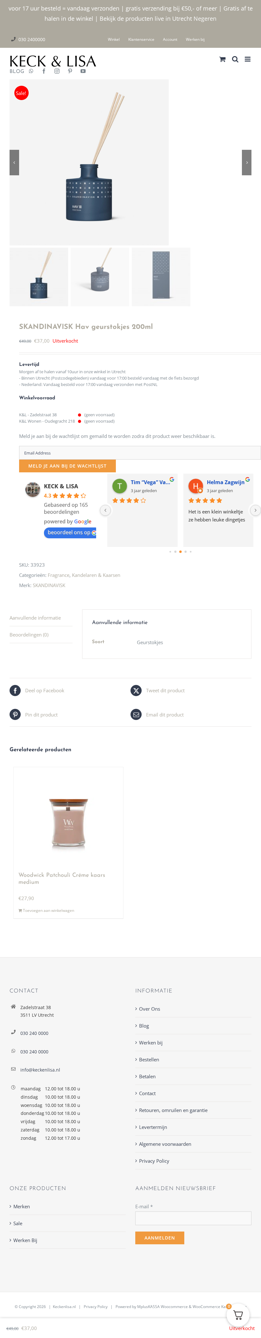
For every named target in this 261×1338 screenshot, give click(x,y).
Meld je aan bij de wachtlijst (67, 466)
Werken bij (151, 1042)
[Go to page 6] (190, 552)
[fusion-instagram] (57, 71)
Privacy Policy (154, 1161)
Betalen (147, 1076)
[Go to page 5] (186, 552)
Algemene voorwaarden (165, 1144)
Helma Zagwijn (226, 482)
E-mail (144, 1206)
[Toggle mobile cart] (222, 59)
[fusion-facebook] (43, 71)
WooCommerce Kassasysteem (220, 1306)
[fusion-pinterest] (70, 71)
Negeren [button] (205, 18)
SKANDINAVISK (49, 585)
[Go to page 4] (180, 551)
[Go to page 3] (175, 552)
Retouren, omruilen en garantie (173, 1110)
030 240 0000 (34, 1033)
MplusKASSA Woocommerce (162, 1306)
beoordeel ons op (69, 532)
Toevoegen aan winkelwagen (48, 910)
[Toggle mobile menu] (248, 59)
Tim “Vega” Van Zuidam (151, 482)
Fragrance (58, 575)
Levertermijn (153, 1127)
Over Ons (149, 1009)
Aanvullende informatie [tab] (35, 617)
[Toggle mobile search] (235, 59)
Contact (147, 1093)
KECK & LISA (61, 486)
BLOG (14, 71)
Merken (21, 1206)
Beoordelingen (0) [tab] (29, 634)
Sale (17, 1223)
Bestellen (149, 1059)
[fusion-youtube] (83, 71)
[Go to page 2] (170, 552)
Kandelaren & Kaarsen (96, 575)
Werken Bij (25, 1240)
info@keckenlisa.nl (40, 1070)
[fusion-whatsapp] (31, 71)
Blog (144, 1025)
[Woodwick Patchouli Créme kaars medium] (68, 816)
